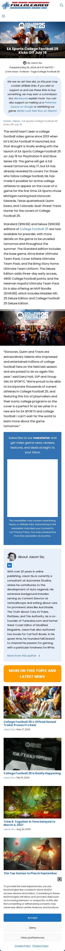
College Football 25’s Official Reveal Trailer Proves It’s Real (30, 723)
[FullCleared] (25, 5)
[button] (59, 879)
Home (7, 121)
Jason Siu (36, 62)
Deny (32, 928)
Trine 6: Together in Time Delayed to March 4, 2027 (29, 823)
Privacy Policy (40, 946)
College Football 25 (48, 71)
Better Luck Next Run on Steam (36, 111)
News (25, 71)
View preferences (32, 937)
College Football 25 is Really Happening (32, 773)
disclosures (21, 98)
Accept (33, 918)
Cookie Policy (23, 946)
